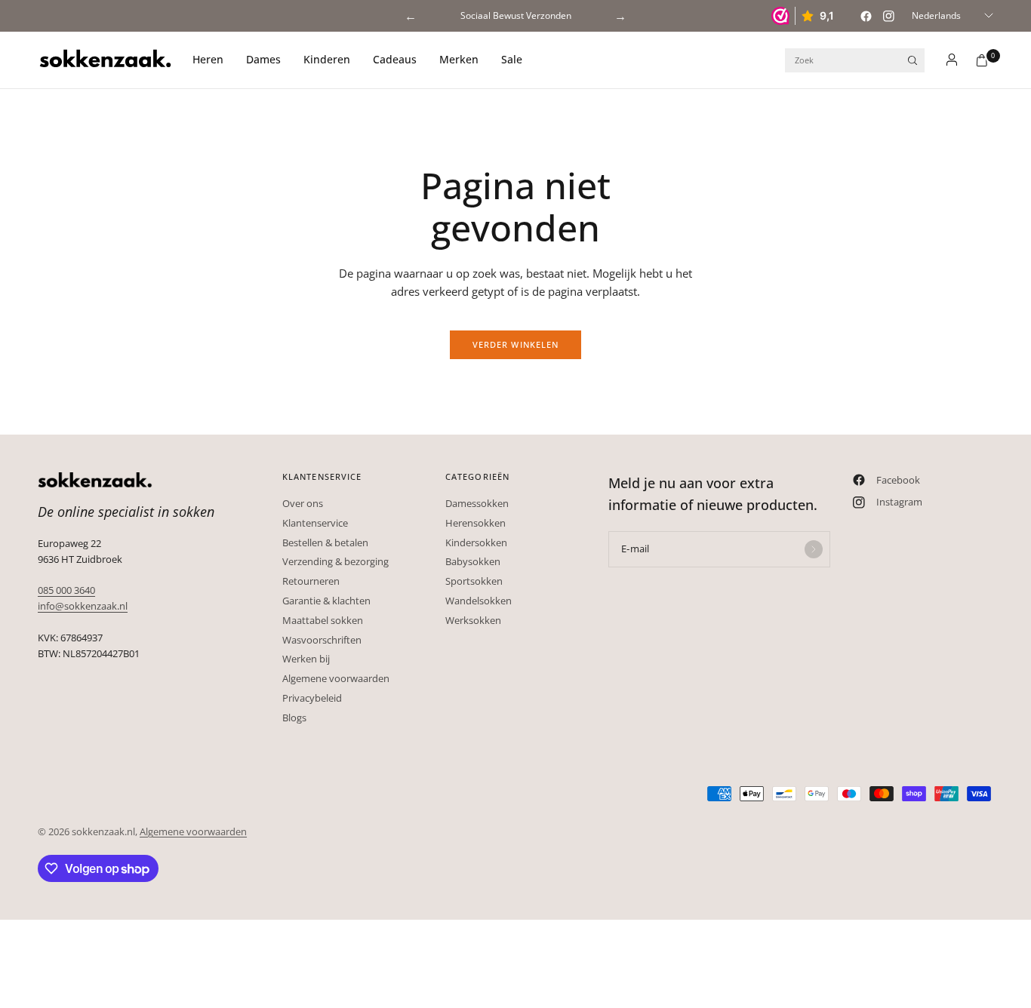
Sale (511, 59)
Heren (207, 59)
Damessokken (477, 503)
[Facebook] (865, 16)
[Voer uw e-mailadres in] (814, 549)
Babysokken (472, 561)
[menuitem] (213, 60)
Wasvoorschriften (322, 640)
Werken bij (306, 658)
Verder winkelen (515, 344)
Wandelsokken (478, 600)
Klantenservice (315, 523)
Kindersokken (476, 542)
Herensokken (475, 523)
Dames (263, 59)
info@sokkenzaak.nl (83, 606)
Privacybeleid (312, 698)
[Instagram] (888, 16)
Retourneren (311, 581)
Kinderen (326, 59)
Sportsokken (474, 581)
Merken (459, 59)
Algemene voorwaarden (335, 678)
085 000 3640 (66, 590)
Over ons (302, 503)
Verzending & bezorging (335, 561)
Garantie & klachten (326, 600)
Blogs (294, 717)
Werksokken (473, 620)
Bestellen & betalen (325, 542)
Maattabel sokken (322, 620)
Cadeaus (395, 59)
